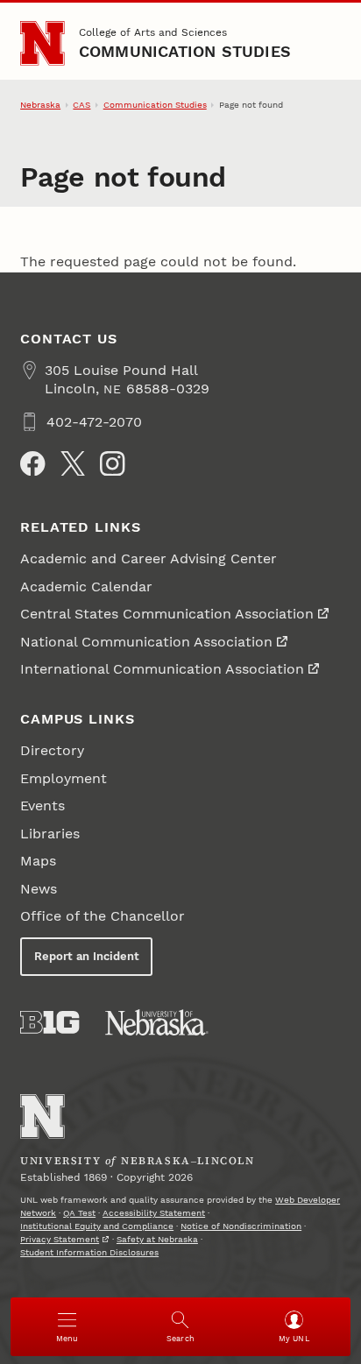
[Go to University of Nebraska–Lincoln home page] (42, 43)
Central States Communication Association (167, 613)
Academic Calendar (86, 586)
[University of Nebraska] (156, 1022)
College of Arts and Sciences (153, 32)
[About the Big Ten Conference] (49, 1022)
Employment (63, 778)
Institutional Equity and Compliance (96, 1226)
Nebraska (40, 105)
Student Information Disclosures (89, 1252)
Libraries (50, 833)
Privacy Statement (59, 1239)
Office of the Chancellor (102, 916)
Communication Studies (185, 51)
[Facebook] (32, 463)
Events (42, 805)
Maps (38, 860)
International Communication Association (162, 669)
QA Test (79, 1213)
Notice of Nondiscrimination (240, 1226)
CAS (81, 105)
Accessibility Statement (154, 1213)
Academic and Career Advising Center (148, 558)
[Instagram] (112, 463)
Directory (52, 750)
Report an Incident (86, 956)
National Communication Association (146, 641)
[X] (72, 463)
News (38, 888)
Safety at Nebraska (157, 1239)
